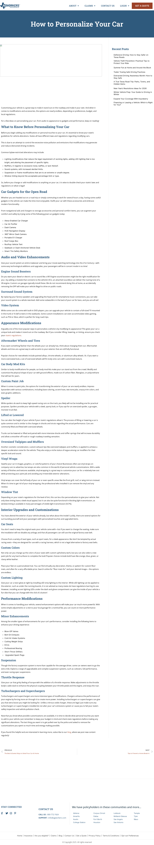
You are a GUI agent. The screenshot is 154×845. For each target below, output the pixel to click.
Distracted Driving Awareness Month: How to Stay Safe (133, 76)
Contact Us (107, 5)
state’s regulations (13, 335)
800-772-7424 (53, 814)
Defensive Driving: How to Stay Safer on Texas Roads (131, 56)
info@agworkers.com (57, 818)
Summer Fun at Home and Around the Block (132, 67)
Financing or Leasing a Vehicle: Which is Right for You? (133, 103)
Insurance (28, 836)
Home (19, 836)
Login (123, 5)
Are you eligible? (41, 836)
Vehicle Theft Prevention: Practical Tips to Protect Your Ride (131, 62)
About (72, 5)
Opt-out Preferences (130, 836)
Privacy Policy (95, 836)
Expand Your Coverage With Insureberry (131, 99)
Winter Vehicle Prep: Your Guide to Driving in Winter (133, 93)
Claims (89, 5)
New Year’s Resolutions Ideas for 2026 (130, 88)
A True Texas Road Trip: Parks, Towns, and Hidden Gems (132, 82)
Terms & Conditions (111, 836)
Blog (60, 836)
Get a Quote (81, 836)
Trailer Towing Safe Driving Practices (129, 72)
